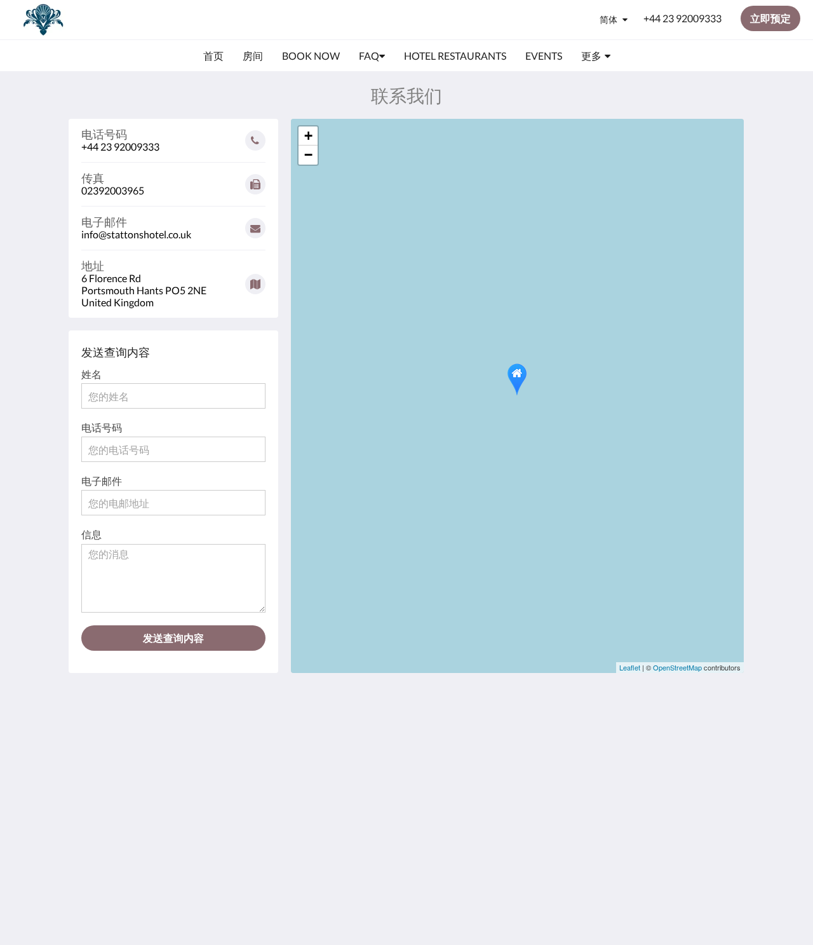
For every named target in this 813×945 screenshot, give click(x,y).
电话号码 (101, 427)
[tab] (351, 708)
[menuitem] (213, 56)
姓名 (91, 374)
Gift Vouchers (332, 783)
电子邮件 (101, 481)
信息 (91, 534)
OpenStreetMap (677, 667)
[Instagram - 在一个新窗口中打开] (719, 736)
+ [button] (308, 136)
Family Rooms (333, 772)
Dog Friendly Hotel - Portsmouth (346, 744)
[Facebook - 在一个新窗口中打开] (684, 736)
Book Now (325, 729)
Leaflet (629, 667)
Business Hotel (335, 761)
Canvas (676, 825)
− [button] (308, 155)
